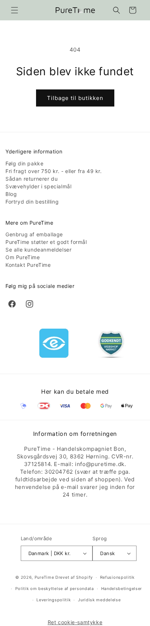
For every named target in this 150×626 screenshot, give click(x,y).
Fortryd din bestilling (32, 201)
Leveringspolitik (53, 599)
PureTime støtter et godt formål (46, 242)
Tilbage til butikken (75, 98)
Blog (11, 194)
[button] (15, 10)
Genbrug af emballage (34, 234)
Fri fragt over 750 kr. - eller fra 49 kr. (53, 171)
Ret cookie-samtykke (75, 622)
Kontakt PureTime (28, 265)
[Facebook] (12, 303)
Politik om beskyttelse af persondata (54, 588)
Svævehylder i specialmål (38, 186)
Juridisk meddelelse (99, 599)
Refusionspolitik (117, 577)
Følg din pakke (24, 163)
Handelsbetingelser (121, 588)
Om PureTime (22, 257)
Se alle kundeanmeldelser (38, 249)
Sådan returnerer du (31, 179)
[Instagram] (29, 303)
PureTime (44, 577)
